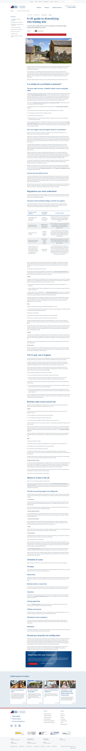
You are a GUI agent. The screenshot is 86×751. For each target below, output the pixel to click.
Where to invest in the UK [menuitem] (15, 31)
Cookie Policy (43, 746)
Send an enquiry (33, 663)
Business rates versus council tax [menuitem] (16, 29)
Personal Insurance (47, 715)
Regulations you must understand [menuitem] (17, 22)
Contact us (56, 1)
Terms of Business (29, 746)
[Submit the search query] (74, 1)
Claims (36, 1)
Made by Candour (73, 748)
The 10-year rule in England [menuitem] (15, 27)
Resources (40, 1)
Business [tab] (39, 7)
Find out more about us (18, 721)
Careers (51, 1)
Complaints (48, 746)
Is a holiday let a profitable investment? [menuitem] (15, 20)
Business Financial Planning (49, 720)
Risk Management (47, 719)
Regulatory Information (14, 746)
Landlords (50, 14)
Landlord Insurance (47, 717)
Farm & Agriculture (44, 14)
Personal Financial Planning (49, 722)
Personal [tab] (46, 7)
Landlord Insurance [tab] (57, 7)
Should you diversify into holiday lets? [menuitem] (16, 36)
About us (32, 1)
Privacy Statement (36, 746)
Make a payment (46, 1)
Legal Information (22, 746)
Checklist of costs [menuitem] (14, 33)
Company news (64, 720)
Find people (63, 719)
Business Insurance (47, 713)
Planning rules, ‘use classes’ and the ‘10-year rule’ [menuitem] (17, 25)
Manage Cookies (54, 746)
